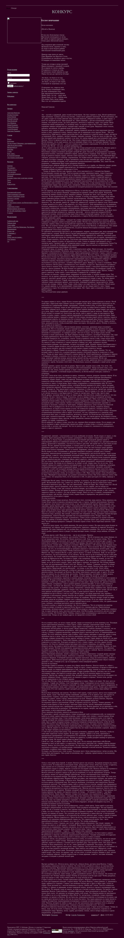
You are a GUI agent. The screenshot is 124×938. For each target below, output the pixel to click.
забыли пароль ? (18, 86)
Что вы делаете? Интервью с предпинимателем (21, 143)
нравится (94, 915)
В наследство (11, 184)
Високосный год (12, 147)
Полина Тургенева (12, 115)
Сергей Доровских (78, 915)
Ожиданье (10, 200)
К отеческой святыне (13, 155)
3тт (8, 241)
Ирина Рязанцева (12, 125)
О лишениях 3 (11, 233)
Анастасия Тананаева (13, 131)
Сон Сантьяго (11, 239)
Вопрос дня (10, 231)
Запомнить (13, 83)
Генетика (10, 166)
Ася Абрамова (11, 123)
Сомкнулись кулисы (13, 206)
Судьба (9, 151)
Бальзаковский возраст (14, 192)
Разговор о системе (13, 198)
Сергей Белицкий (12, 129)
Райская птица (11, 223)
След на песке (11, 172)
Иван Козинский (12, 121)
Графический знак (12, 221)
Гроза (9, 180)
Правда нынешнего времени (15, 194)
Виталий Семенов (12, 119)
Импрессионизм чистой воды (16, 209)
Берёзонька (10, 141)
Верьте (9, 139)
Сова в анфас (11, 225)
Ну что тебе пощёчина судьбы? (16, 211)
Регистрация (12, 70)
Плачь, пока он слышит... (14, 237)
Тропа (9, 182)
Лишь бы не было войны (14, 145)
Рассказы (54, 915)
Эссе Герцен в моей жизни (15, 157)
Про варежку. (11, 168)
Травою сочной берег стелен (15, 196)
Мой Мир (10, 149)
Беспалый (10, 176)
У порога (10, 213)
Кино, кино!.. (11, 153)
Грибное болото (12, 170)
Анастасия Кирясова (13, 113)
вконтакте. (71, 931)
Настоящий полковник (14, 174)
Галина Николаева (12, 127)
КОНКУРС (62, 11)
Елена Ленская (11, 117)
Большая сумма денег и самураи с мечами (20, 178)
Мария (9, 235)
